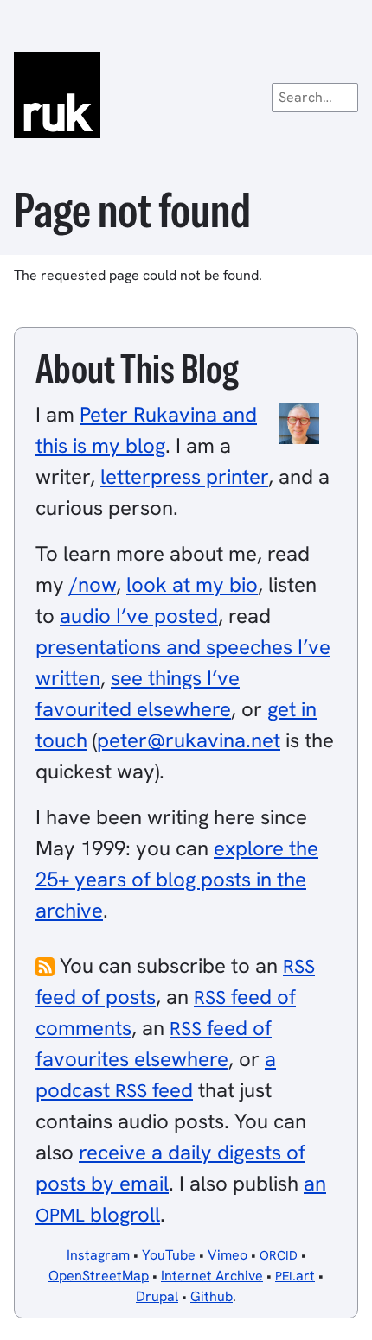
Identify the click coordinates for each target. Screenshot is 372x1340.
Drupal (157, 1296)
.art (295, 1276)
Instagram (98, 1255)
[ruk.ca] (186, 95)
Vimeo (227, 1255)
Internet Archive (212, 1276)
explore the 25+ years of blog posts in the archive (176, 879)
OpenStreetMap (98, 1276)
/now (92, 584)
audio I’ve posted (139, 615)
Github (211, 1296)
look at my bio (192, 584)
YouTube (169, 1255)
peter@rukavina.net (188, 740)
